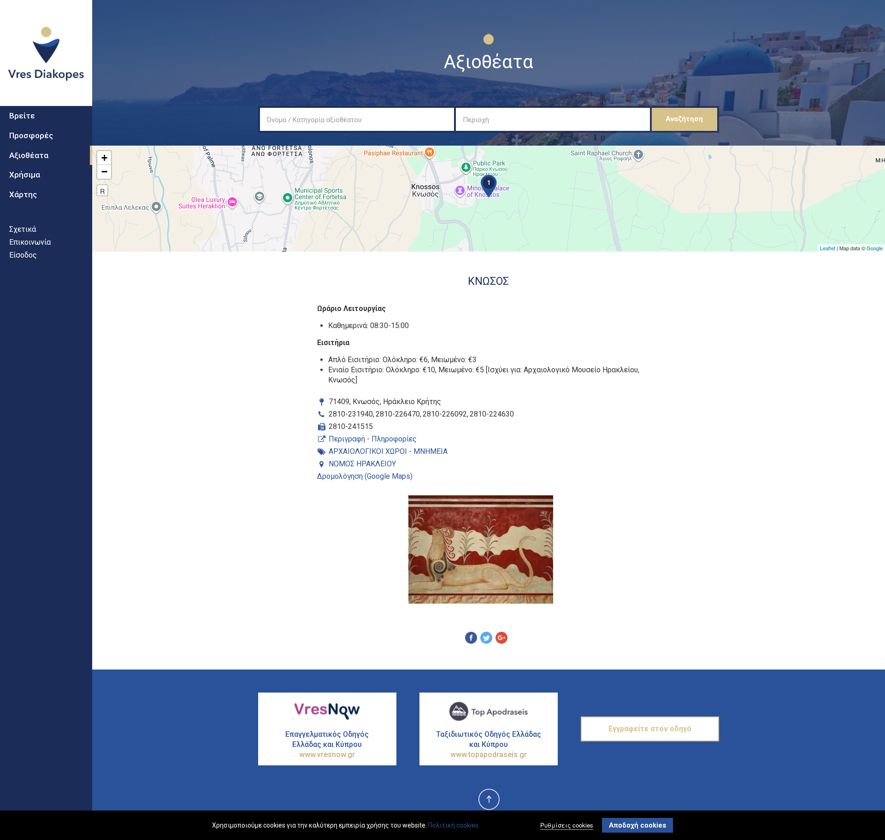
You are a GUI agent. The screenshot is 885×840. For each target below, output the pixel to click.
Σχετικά (22, 229)
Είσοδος (23, 255)
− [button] (104, 171)
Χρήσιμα (24, 174)
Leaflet (827, 248)
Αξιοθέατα (28, 155)
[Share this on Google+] (501, 639)
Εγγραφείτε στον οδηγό (649, 728)
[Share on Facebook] (471, 639)
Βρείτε (22, 115)
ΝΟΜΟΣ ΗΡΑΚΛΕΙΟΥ (362, 463)
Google (875, 248)
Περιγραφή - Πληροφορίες (373, 439)
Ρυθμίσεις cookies (566, 825)
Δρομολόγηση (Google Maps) (365, 476)
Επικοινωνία (30, 242)
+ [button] (104, 158)
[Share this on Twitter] (486, 639)
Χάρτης (23, 194)
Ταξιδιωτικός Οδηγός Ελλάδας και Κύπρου (488, 744)
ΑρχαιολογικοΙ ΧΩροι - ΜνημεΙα (388, 451)
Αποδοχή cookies (637, 825)
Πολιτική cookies (453, 825)
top (488, 799)
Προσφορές (31, 135)
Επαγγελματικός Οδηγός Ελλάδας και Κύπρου (327, 744)
